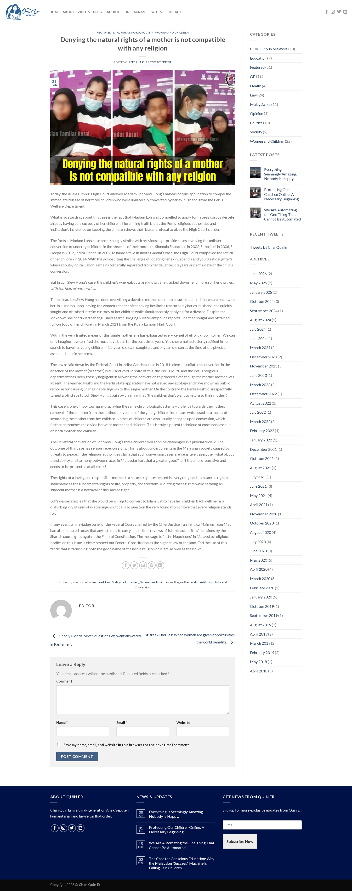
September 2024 (264, 310)
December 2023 (263, 357)
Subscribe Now (240, 841)
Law (116, 32)
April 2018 (258, 671)
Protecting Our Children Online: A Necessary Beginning (281, 194)
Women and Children (172, 32)
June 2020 (258, 550)
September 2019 (264, 615)
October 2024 (262, 301)
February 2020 (262, 588)
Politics (256, 122)
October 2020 (262, 523)
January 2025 (261, 292)
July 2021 (258, 476)
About (68, 12)
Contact (173, 12)
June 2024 (258, 338)
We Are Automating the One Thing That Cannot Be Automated (282, 214)
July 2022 (258, 412)
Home (54, 12)
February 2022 (262, 430)
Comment (64, 681)
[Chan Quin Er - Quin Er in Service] (23, 12)
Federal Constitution (199, 582)
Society (148, 32)
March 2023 (260, 384)
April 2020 (258, 569)
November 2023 (263, 366)
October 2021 (262, 458)
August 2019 (260, 624)
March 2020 (260, 578)
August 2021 (260, 467)
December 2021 (263, 449)
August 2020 (260, 532)
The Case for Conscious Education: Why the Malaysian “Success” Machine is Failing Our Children (181, 863)
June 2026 (258, 273)
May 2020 (258, 560)
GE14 (254, 76)
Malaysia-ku (130, 32)
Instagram (136, 12)
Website (183, 723)
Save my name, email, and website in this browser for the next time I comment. (126, 745)
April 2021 (258, 504)
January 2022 (261, 440)
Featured (104, 32)
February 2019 (262, 652)
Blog (97, 12)
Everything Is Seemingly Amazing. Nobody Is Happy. (280, 174)
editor (167, 62)
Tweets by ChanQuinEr (269, 247)
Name (62, 723)
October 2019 (262, 606)
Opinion (256, 113)
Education (258, 58)
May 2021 (258, 495)
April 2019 (258, 634)
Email (121, 723)
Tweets (155, 12)
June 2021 (258, 486)
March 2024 (260, 347)
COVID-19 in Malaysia (269, 48)
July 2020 (258, 541)
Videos (84, 12)
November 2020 (263, 514)
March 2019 (260, 643)
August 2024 (260, 319)
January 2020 (261, 597)
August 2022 (260, 403)
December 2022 (263, 393)
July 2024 (258, 329)
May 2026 (258, 283)
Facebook (114, 12)
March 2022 (260, 421)
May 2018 (258, 661)
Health (255, 86)
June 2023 (258, 375)
